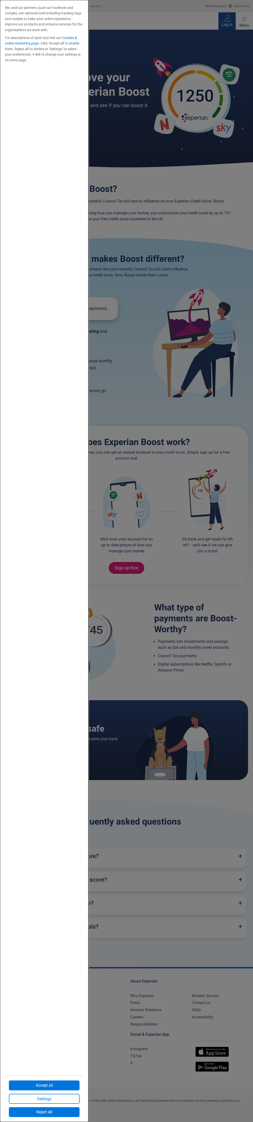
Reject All (44, 1112)
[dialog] (44, 561)
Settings (44, 1099)
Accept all (44, 1085)
